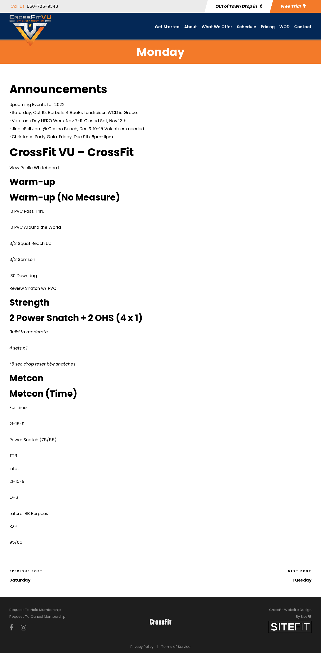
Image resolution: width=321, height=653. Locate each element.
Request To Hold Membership (35, 609)
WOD (284, 27)
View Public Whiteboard (34, 168)
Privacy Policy (141, 646)
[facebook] (11, 628)
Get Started (167, 27)
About (190, 27)
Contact (303, 27)
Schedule (246, 27)
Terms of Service (176, 646)
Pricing (268, 27)
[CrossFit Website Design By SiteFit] (290, 626)
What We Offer (217, 27)
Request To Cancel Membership (37, 616)
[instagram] (23, 628)
